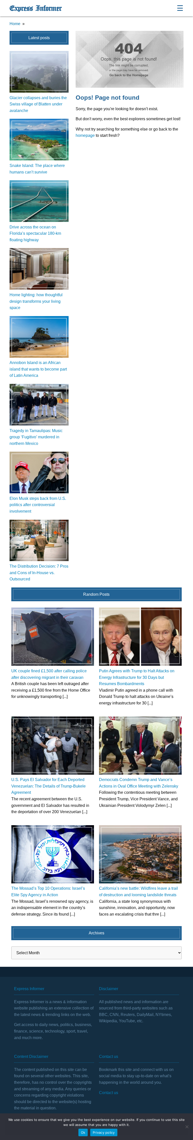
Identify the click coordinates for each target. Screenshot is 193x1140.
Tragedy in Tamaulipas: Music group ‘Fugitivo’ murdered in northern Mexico (36, 437)
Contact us (108, 1093)
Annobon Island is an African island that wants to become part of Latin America (38, 369)
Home (15, 24)
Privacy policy (104, 1132)
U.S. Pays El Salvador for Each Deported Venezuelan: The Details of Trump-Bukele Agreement (48, 786)
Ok (83, 1132)
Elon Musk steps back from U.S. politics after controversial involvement (38, 504)
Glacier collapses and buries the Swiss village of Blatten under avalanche (38, 104)
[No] (186, 1126)
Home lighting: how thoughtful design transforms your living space (36, 301)
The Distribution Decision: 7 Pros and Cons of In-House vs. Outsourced (39, 572)
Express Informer (36, 8)
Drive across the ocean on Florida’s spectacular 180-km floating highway (35, 233)
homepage (85, 135)
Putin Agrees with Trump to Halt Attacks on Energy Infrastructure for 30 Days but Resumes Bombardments (136, 677)
